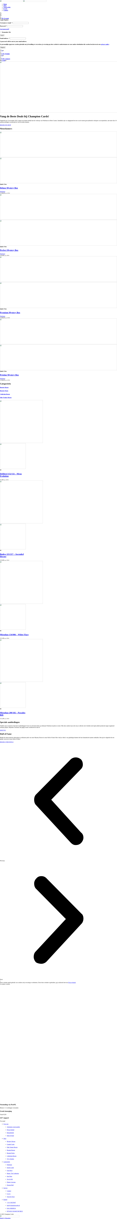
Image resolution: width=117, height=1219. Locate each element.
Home (5, 4)
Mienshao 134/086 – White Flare (14, 634)
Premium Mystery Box (10, 312)
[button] (5, 125)
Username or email (6, 23)
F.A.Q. (5, 8)
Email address (5, 38)
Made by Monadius (5, 1218)
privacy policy (105, 44)
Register (3, 47)
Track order (7, 7)
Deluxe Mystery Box (9, 188)
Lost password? (4, 29)
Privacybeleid (72, 982)
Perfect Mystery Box (9, 250)
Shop (4, 5)
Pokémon (2, 191)
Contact (5, 10)
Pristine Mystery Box (9, 375)
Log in (2, 35)
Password (3, 26)
